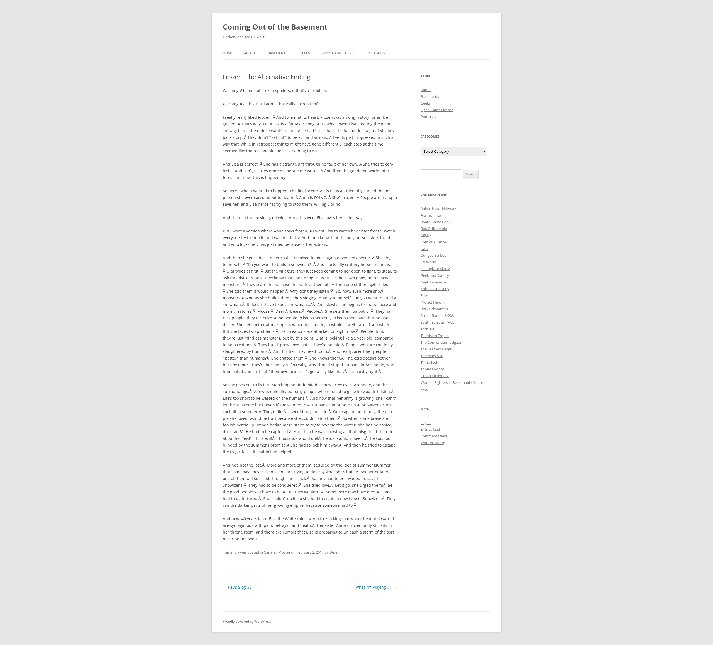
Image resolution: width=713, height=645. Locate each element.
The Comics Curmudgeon (441, 342)
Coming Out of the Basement (275, 27)
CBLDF (426, 235)
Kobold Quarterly (435, 288)
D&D (424, 248)
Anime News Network (438, 208)
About (249, 53)
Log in (426, 422)
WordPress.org (433, 442)
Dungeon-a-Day (433, 255)
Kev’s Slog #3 (237, 587)
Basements (277, 53)
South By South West (438, 322)
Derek (334, 552)
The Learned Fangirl (437, 348)
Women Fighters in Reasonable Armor (452, 382)
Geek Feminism (433, 282)
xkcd (424, 389)
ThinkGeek (429, 362)
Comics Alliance (433, 241)
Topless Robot (432, 369)
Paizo (425, 295)
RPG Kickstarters (434, 308)
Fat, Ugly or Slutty (435, 268)
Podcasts (376, 53)
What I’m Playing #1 (376, 587)
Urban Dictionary (435, 375)
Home (228, 53)
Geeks (305, 53)
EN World (428, 262)
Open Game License (339, 53)
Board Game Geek (435, 221)
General (270, 552)
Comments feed (434, 435)
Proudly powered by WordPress (247, 621)
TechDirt (427, 328)
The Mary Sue (432, 355)
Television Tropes (435, 335)
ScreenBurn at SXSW (437, 315)
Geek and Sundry (435, 275)
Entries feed (430, 429)
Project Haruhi (433, 302)
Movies (284, 552)
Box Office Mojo (434, 228)
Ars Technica (431, 215)
